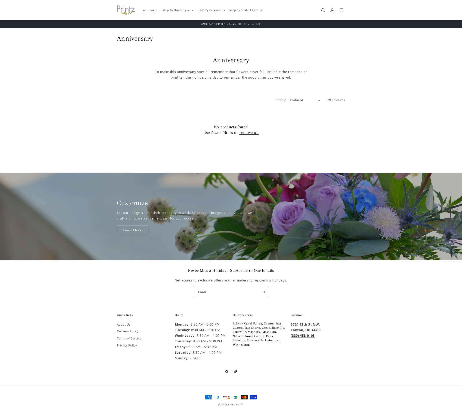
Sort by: (280, 100)
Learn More (132, 230)
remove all (249, 132)
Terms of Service (129, 338)
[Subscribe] (263, 292)
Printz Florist (236, 404)
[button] (177, 10)
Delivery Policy (127, 331)
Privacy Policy (127, 345)
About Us (124, 324)
